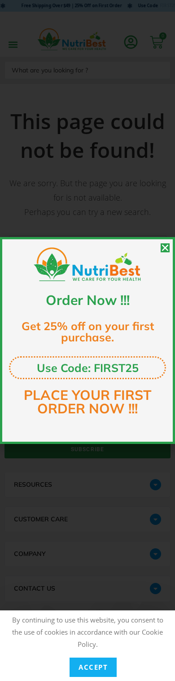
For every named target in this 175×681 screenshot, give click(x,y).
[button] (165, 247)
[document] (87, 340)
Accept (93, 667)
